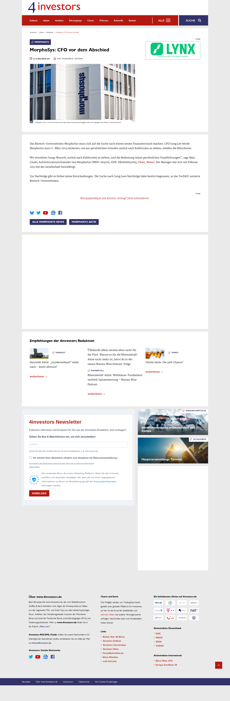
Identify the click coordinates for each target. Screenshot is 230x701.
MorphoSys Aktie (84, 221)
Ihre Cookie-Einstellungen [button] (106, 681)
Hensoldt (60, 353)
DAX (158, 633)
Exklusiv (34, 20)
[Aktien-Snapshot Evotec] (182, 610)
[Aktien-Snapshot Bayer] (170, 602)
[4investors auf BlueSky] (32, 213)
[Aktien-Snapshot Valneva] (182, 617)
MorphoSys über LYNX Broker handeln (173, 56)
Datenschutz (84, 681)
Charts (90, 20)
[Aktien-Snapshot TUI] (170, 617)
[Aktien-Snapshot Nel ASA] (194, 610)
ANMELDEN (39, 493)
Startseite (26, 681)
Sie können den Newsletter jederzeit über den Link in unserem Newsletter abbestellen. (61, 465)
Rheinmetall (97, 371)
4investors (33, 32)
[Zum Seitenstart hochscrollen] (218, 665)
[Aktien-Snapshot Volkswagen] (194, 617)
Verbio (174, 353)
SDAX (159, 641)
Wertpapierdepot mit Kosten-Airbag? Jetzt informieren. (115, 198)
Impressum (68, 681)
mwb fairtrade (110, 661)
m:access (104, 20)
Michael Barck (67, 58)
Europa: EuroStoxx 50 (166, 664)
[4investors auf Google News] (53, 212)
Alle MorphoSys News (48, 221)
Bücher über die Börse (114, 636)
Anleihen (59, 20)
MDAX (159, 637)
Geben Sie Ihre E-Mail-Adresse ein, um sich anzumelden (62, 436)
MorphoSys (49, 32)
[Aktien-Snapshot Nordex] (158, 617)
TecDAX (160, 645)
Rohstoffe (118, 20)
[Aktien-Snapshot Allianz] (158, 602)
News (149, 162)
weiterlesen (37, 376)
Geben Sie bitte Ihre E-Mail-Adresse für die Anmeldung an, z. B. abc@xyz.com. (63, 451)
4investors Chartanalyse (114, 644)
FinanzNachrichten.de (113, 652)
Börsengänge (75, 20)
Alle (161, 20)
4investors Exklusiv (112, 640)
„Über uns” (44, 626)
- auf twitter (78, 58)
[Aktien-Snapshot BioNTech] (182, 602)
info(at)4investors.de (41, 642)
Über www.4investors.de (46, 681)
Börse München (110, 657)
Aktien (46, 20)
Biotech (132, 20)
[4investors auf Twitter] (38, 213)
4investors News (111, 648)
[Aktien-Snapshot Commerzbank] (194, 602)
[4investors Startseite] (54, 8)
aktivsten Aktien (107, 614)
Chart (141, 162)
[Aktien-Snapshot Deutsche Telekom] (170, 610)
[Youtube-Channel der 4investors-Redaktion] (45, 213)
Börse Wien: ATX (164, 660)
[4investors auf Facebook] (60, 213)
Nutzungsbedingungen (105, 481)
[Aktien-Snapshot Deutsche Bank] (158, 610)
